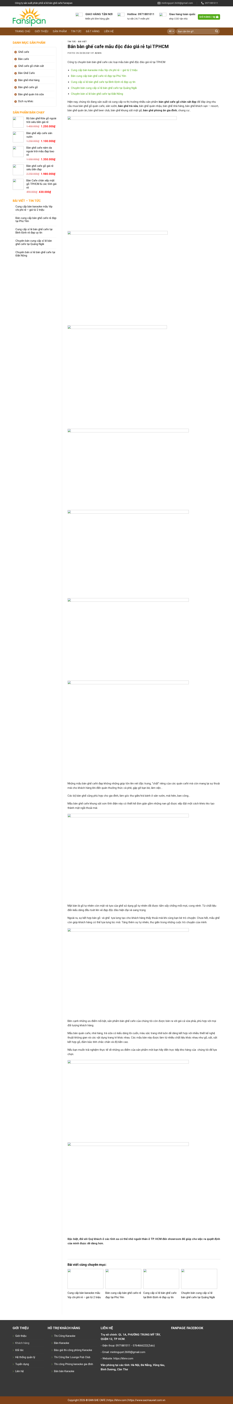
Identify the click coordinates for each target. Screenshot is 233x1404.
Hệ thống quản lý (25, 1357)
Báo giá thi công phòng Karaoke (73, 1350)
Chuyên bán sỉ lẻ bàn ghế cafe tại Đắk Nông (35, 254)
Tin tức (76, 31)
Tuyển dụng (22, 1364)
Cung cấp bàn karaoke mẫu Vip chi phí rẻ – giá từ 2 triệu (33, 208)
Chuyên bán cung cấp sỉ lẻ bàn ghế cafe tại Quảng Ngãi (33, 242)
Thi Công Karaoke (64, 1336)
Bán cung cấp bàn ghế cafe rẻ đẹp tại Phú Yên (35, 220)
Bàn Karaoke (61, 1343)
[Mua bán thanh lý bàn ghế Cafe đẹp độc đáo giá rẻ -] (41, 17)
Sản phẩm (60, 31)
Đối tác (19, 1350)
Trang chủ (22, 31)
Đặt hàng (93, 31)
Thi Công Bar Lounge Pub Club (72, 1357)
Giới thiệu (41, 31)
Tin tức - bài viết (77, 41)
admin (98, 53)
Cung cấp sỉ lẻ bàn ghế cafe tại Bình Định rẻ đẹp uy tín (33, 231)
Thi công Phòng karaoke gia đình (73, 1364)
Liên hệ (109, 31)
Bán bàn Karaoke (64, 1371)
